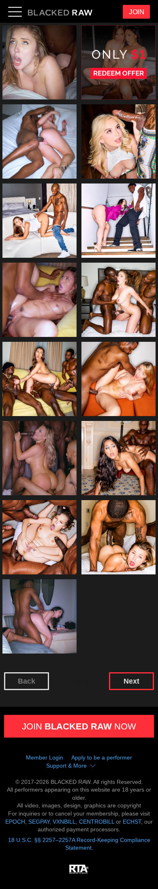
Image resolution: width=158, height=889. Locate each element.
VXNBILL (64, 821)
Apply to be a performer (101, 757)
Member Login (44, 757)
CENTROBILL (96, 821)
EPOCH (15, 821)
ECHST (132, 821)
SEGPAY (38, 821)
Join (136, 12)
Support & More (66, 765)
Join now (79, 726)
